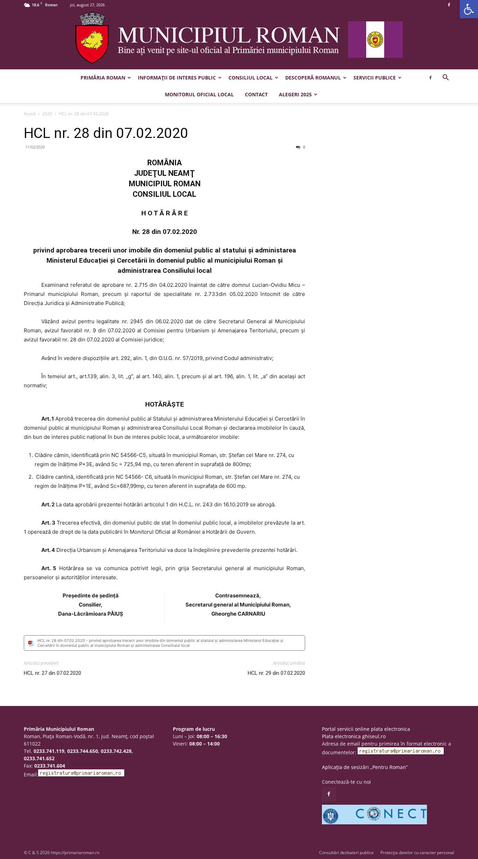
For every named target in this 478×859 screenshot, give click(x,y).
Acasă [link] (30, 114)
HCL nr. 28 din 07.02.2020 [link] (106, 133)
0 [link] (303, 147)
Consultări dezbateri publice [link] (346, 852)
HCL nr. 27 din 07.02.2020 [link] (52, 673)
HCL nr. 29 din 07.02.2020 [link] (276, 673)
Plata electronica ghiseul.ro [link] (354, 736)
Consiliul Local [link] (251, 77)
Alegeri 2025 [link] (295, 94)
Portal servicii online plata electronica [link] (366, 729)
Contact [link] (256, 94)
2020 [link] (47, 114)
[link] (469, 9)
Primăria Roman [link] (102, 77)
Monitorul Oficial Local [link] (199, 94)
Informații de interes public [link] (177, 77)
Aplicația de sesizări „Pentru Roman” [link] (365, 767)
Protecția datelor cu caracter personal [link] (417, 852)
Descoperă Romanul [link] (313, 77)
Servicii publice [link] (374, 77)
